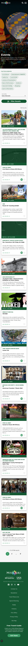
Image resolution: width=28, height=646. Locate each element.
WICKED (5, 313)
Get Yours (14, 635)
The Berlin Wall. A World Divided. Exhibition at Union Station (13, 279)
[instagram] (11, 585)
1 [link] (7, 554)
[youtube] (18, 585)
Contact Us (14, 589)
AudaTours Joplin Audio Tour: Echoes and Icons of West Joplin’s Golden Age (13, 134)
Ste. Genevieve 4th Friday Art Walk (13, 242)
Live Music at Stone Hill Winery (12, 169)
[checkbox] (5, 74)
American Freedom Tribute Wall (13, 388)
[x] (15, 585)
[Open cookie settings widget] (2, 641)
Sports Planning (14, 601)
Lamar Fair (6, 350)
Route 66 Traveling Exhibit (11, 205)
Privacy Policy (14, 616)
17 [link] (20, 554)
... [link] (16, 554)
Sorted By (4, 94)
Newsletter (14, 593)
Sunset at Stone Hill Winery (11, 424)
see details (5, 143)
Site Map (14, 620)
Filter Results (16, 101)
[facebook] (8, 585)
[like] (24, 143)
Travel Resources (14, 597)
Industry (14, 608)
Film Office (14, 612)
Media (14, 605)
